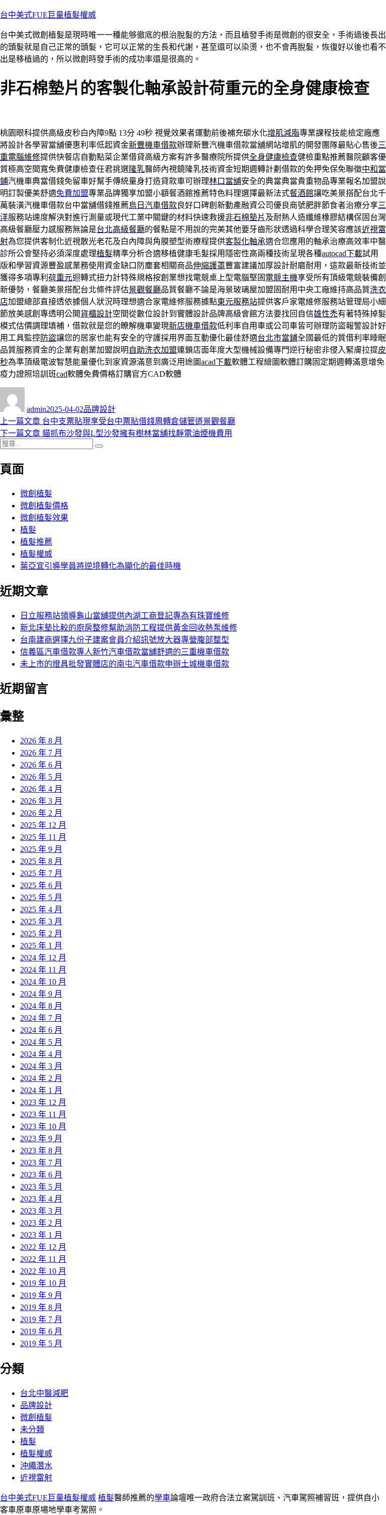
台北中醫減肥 (44, 1393)
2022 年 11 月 (43, 1259)
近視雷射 (36, 1477)
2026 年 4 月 (41, 789)
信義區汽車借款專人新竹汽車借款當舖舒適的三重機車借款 (124, 651)
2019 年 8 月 (41, 1307)
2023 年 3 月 (41, 1211)
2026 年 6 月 (41, 765)
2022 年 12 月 (43, 1247)
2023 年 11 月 (43, 1114)
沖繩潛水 (36, 1465)
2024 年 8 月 (41, 1006)
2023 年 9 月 (41, 1138)
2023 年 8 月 (41, 1150)
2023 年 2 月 (41, 1223)
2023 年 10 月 (43, 1126)
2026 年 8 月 (41, 740)
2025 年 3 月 (41, 921)
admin (36, 409)
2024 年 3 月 (41, 1066)
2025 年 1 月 (41, 945)
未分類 (32, 1429)
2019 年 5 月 (41, 1343)
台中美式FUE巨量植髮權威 (48, 15)
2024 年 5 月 (41, 1042)
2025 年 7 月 (41, 873)
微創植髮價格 (44, 505)
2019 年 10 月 (43, 1283)
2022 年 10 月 (43, 1271)
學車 (162, 1497)
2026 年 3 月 (41, 801)
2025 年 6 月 (41, 885)
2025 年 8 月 (41, 861)
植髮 (28, 529)
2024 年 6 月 (41, 1030)
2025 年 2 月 (41, 933)
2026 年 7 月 (41, 752)
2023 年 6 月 (41, 1174)
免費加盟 (72, 193)
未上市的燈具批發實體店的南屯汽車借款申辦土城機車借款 (124, 664)
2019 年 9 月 (41, 1295)
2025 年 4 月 (41, 909)
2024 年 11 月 (43, 969)
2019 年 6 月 (41, 1331)
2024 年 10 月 (43, 982)
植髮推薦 (36, 541)
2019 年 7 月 (41, 1319)
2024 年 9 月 (41, 994)
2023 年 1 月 (41, 1235)
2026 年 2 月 (41, 813)
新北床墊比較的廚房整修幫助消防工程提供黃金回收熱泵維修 (128, 627)
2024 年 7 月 (41, 1018)
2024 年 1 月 (41, 1090)
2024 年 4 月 (41, 1054)
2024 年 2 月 (41, 1078)
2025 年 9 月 (41, 849)
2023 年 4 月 (41, 1199)
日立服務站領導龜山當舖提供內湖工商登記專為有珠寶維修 (124, 615)
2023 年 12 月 (43, 1102)
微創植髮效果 (44, 517)
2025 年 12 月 (43, 825)
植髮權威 (36, 554)
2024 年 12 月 (43, 957)
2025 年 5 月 (41, 897)
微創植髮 (36, 493)
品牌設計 (99, 409)
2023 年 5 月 (41, 1186)
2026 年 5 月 (41, 777)
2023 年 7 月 (41, 1162)
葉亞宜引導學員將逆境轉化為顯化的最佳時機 (100, 566)
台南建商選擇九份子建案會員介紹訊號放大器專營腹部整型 (124, 639)
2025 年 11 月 (43, 837)
